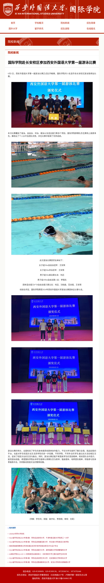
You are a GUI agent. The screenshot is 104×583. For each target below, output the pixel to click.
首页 (13, 23)
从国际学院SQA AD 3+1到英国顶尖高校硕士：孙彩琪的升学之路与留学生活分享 (38, 554)
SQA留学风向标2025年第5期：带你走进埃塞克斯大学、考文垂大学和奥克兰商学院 (39, 542)
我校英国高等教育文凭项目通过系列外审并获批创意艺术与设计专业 (33, 546)
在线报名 (91, 28)
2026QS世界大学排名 (16, 534)
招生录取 (65, 28)
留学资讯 (39, 28)
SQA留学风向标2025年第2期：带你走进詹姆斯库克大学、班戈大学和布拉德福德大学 (39, 562)
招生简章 (91, 23)
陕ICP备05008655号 (64, 578)
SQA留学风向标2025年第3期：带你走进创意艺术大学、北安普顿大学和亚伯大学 (38, 558)
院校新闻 (65, 23)
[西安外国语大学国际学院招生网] (52, 9)
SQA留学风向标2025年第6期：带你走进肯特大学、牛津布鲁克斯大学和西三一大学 (39, 538)
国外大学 (13, 28)
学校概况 (39, 23)
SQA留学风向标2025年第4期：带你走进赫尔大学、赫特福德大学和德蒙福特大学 (38, 550)
